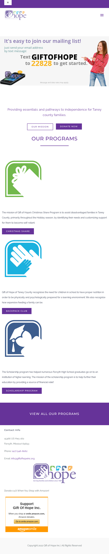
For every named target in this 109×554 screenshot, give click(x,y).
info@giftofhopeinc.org (23, 458)
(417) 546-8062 (19, 451)
